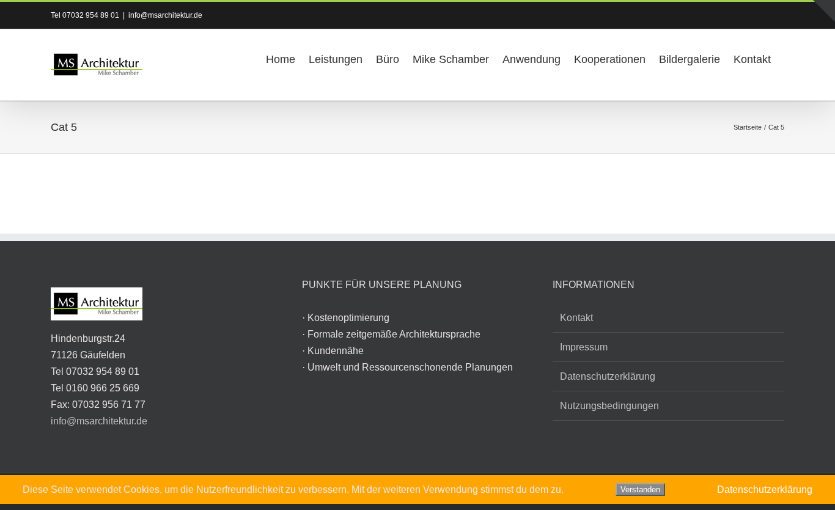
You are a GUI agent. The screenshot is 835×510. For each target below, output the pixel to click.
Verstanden (640, 489)
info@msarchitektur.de (165, 15)
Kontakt (576, 317)
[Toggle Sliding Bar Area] (824, 11)
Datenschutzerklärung (607, 376)
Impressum (584, 347)
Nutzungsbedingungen (609, 406)
